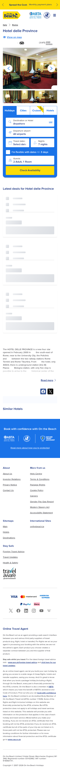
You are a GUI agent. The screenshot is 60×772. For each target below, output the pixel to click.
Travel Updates (10, 557)
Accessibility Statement (41, 512)
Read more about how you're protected (30, 448)
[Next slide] (51, 68)
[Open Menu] (54, 15)
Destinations (9, 537)
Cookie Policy (36, 490)
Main (5, 526)
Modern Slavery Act (39, 507)
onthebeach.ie (37, 526)
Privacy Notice (10, 484)
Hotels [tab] (50, 110)
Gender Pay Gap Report (42, 501)
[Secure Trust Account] (47, 438)
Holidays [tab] (10, 110)
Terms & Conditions (39, 479)
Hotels (6, 532)
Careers (34, 496)
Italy (5, 25)
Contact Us (8, 490)
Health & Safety (10, 562)
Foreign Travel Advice (13, 551)
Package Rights (37, 484)
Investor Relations (12, 479)
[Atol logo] (26, 438)
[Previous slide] (8, 68)
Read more (47, 380)
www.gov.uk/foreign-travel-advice (22, 662)
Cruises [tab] (37, 109)
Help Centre (36, 473)
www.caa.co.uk (14, 739)
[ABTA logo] (35, 15)
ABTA (51, 687)
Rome (15, 25)
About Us (7, 473)
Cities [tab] (23, 110)
